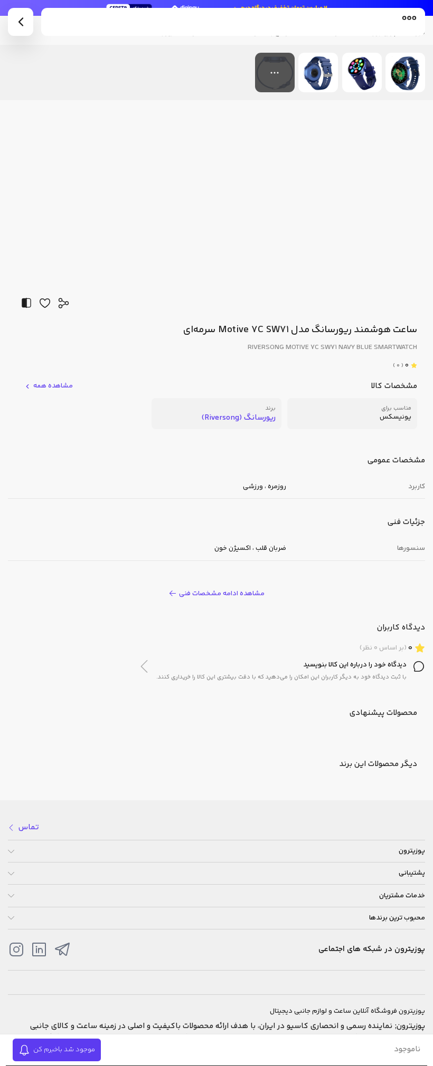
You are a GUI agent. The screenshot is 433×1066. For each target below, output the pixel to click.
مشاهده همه (53, 386)
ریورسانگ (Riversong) (239, 418)
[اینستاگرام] (16, 949)
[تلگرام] (62, 949)
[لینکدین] (39, 949)
